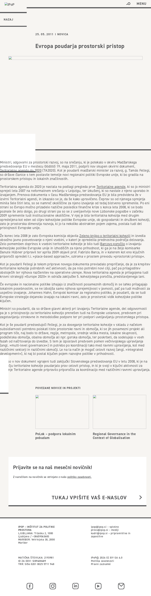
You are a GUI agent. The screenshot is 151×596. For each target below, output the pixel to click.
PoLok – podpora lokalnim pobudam (55, 436)
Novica (62, 34)
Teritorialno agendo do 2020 (20, 170)
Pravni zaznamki (101, 564)
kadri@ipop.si (99, 533)
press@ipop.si (99, 530)
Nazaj (8, 19)
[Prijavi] (140, 497)
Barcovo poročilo (112, 244)
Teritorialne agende (110, 187)
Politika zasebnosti (102, 561)
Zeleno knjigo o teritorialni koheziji (104, 236)
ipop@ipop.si (99, 526)
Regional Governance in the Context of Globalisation (114, 436)
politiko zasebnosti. (79, 477)
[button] (128, 3)
